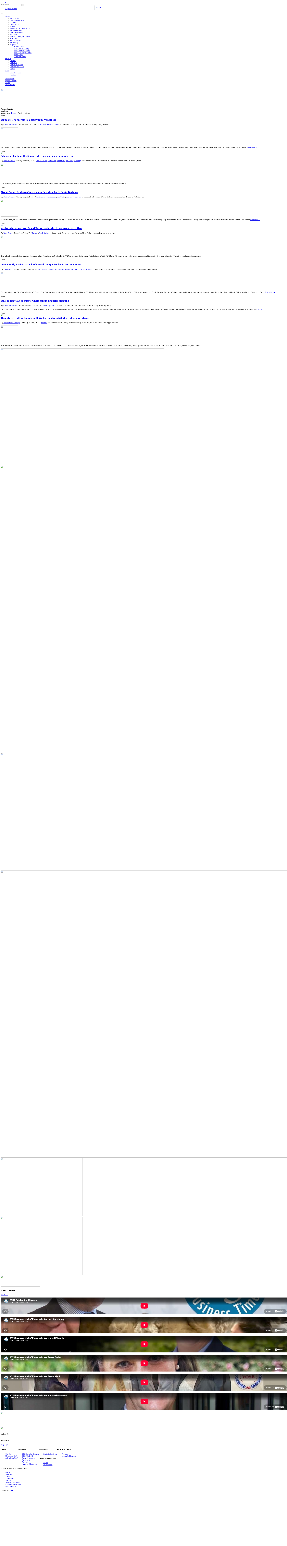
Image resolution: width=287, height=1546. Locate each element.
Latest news (42, 124)
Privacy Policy (10, 1486)
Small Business (15, 40)
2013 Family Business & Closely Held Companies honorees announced (41, 264)
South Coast (18, 55)
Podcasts (65, 1454)
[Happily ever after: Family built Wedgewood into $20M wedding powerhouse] (9, 342)
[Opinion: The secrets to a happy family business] (9, 144)
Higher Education (16, 30)
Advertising (26, 1460)
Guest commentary (10, 124)
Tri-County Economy (73, 161)
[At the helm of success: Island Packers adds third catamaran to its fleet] (9, 252)
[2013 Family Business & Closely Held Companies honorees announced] (9, 288)
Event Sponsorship (28, 1458)
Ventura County (20, 57)
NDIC (11, 1490)
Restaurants (40, 197)
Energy (12, 26)
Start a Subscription (50, 1454)
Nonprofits (13, 34)
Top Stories (61, 161)
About (7, 1476)
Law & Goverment (16, 32)
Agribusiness (14, 18)
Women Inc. (77, 197)
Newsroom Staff (11, 1456)
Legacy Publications (69, 1456)
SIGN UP (4, 1295)
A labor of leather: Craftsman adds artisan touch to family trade (38, 156)
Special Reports (10, 81)
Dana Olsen (7, 233)
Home (13, 113)
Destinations (14, 24)
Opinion (56, 124)
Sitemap (8, 1480)
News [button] (7, 16)
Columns (13, 22)
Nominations (9, 79)
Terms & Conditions (12, 1482)
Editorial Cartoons (16, 65)
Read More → (252, 147)
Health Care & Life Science (19, 28)
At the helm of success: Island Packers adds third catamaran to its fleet (41, 228)
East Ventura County (21, 49)
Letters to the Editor (17, 67)
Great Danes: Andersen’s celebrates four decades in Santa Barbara (39, 192)
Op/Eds (12, 69)
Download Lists (15, 73)
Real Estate (14, 38)
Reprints (13, 75)
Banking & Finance (17, 20)
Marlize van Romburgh (11, 323)
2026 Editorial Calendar (30, 1454)
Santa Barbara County (22, 51)
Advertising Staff (11, 1458)
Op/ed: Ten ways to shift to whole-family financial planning (35, 300)
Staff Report (7, 269)
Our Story (8, 1454)
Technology (14, 43)
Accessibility (9, 1478)
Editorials (13, 63)
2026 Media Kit (27, 1456)
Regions (13, 45)
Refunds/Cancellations (13, 1484)
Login (7, 9)
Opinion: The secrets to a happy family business (28, 119)
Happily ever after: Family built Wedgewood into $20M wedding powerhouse (45, 317)
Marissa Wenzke (9, 161)
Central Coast (19, 47)
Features (35, 233)
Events (7, 83)
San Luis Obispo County (23, 53)
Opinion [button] (8, 59)
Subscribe (13, 9)
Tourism (69, 197)
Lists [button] (7, 71)
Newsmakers (10, 85)
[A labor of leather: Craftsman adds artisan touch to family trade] (9, 180)
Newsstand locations (29, 1464)
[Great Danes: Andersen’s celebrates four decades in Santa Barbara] (9, 216)
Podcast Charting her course (20, 36)
